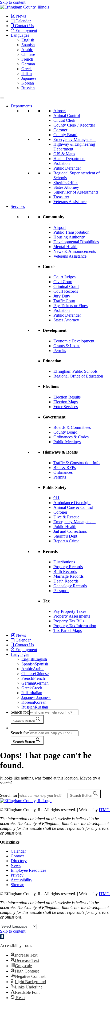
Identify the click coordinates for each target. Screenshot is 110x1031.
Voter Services (65, 406)
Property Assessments (71, 616)
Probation (61, 163)
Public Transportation (71, 232)
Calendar (22, 21)
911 (56, 498)
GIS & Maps (64, 154)
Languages (20, 35)
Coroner (60, 130)
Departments (21, 106)
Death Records (65, 581)
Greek (26, 68)
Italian (26, 73)
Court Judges (64, 277)
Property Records (68, 566)
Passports (61, 590)
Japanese (28, 78)
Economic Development (73, 341)
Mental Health (65, 246)
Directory (19, 860)
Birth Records (65, 571)
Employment (25, 30)
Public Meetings (67, 441)
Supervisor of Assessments (75, 192)
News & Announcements (74, 251)
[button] (13, 728)
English (27, 40)
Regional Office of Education (78, 376)
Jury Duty (61, 296)
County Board (65, 134)
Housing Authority (69, 237)
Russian (28, 88)
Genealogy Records (70, 586)
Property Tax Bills (68, 621)
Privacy (17, 875)
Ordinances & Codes (71, 437)
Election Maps (65, 402)
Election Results (67, 397)
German (28, 64)
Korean (27, 83)
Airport (59, 110)
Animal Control (66, 115)
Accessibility (21, 880)
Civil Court (62, 281)
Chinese (28, 54)
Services (18, 206)
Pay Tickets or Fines (70, 305)
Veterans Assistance (70, 201)
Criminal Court (66, 286)
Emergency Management (74, 139)
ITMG (104, 809)
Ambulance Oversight (72, 502)
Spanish (28, 45)
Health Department (69, 158)
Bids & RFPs (64, 467)
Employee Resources (28, 870)
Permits (59, 350)
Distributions (64, 562)
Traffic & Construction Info (76, 462)
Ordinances (63, 472)
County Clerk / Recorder (74, 125)
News (20, 16)
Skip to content (12, 2)
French (27, 59)
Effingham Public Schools (75, 371)
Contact (17, 856)
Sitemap (17, 884)
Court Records (65, 291)
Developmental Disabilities (76, 242)
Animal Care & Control (73, 507)
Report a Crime (66, 541)
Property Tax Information (74, 625)
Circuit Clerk (64, 120)
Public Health (64, 526)
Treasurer (61, 197)
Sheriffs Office (65, 182)
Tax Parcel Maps (67, 630)
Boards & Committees (72, 427)
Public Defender (67, 168)
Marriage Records (68, 576)
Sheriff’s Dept (65, 536)
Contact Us (24, 25)
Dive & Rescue (66, 517)
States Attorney (66, 187)
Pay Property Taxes (69, 611)
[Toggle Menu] (2, 98)
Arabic (27, 49)
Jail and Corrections (70, 531)
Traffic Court (64, 301)
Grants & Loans (66, 345)
